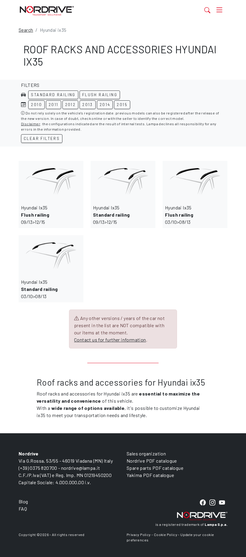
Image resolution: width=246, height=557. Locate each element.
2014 (105, 104)
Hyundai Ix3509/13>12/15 (35, 215)
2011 (53, 104)
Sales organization (146, 453)
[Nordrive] (93, 10)
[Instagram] (212, 503)
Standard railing (53, 94)
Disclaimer (30, 124)
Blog (23, 501)
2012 (70, 104)
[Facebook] (203, 503)
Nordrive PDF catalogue (152, 461)
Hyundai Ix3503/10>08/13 (179, 215)
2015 (122, 104)
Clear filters (42, 138)
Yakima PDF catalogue (150, 475)
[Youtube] (222, 503)
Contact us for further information (110, 339)
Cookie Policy (165, 534)
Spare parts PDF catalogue (155, 468)
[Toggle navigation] (219, 10)
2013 (87, 104)
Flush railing (99, 94)
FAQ (23, 508)
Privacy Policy (139, 534)
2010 (36, 104)
